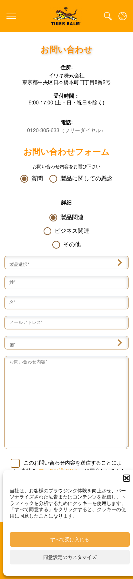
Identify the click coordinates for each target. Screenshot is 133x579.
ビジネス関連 (72, 231)
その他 (72, 245)
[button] (126, 478)
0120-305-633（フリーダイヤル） (66, 131)
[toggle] (11, 16)
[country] (122, 16)
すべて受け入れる (69, 539)
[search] (108, 16)
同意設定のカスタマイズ (70, 557)
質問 (37, 179)
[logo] (66, 16)
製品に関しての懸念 (86, 179)
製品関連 (72, 217)
